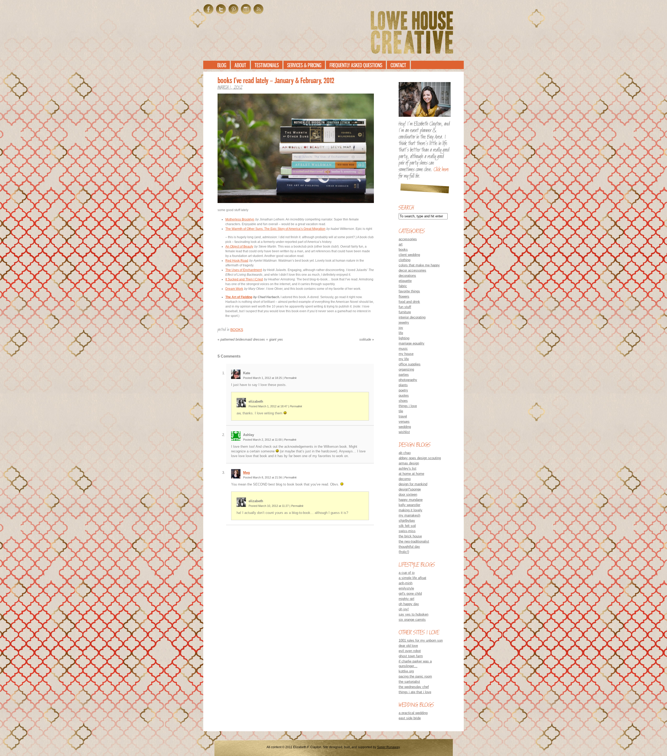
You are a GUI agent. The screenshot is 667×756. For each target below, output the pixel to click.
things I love (408, 406)
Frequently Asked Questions (356, 65)
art (401, 244)
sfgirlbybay (407, 521)
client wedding (409, 255)
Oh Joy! (404, 609)
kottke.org (406, 671)
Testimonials (267, 65)
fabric (403, 286)
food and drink (409, 302)
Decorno (405, 479)
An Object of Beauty (239, 246)
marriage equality (411, 343)
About (240, 65)
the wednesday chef (414, 687)
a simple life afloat (412, 578)
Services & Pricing (304, 65)
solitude (366, 339)
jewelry (404, 322)
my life (404, 359)
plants (403, 385)
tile (401, 411)
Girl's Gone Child (410, 593)
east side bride (410, 718)
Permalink (290, 377)
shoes (403, 401)
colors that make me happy (419, 265)
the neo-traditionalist (414, 541)
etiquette (405, 281)
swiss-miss (407, 531)
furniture (405, 312)
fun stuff (405, 307)
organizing (406, 369)
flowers (404, 296)
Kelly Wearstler (409, 505)
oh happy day (409, 604)
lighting (404, 338)
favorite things (409, 291)
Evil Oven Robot (410, 651)
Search (406, 207)
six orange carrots (412, 620)
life (401, 333)
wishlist (404, 432)
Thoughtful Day (409, 547)
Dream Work (234, 289)
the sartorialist (409, 682)
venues (404, 421)
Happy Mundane (411, 500)
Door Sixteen (408, 494)
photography (408, 380)
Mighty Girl (406, 599)
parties (404, 375)
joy (401, 328)
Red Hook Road (236, 260)
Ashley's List (407, 468)
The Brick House (410, 536)
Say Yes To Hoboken (413, 614)
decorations (407, 276)
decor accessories (412, 270)
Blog (221, 65)
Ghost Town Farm (411, 656)
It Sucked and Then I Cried (244, 279)
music (403, 349)
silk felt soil (407, 526)
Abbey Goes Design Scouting (420, 458)
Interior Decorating (412, 317)
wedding (405, 427)
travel (403, 416)
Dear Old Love (408, 646)
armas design (409, 463)
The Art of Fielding (238, 297)
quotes (404, 395)
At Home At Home (411, 474)
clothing (404, 260)
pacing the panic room (415, 676)
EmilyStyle (406, 588)
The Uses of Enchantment (243, 270)
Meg (246, 473)
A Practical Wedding (413, 713)
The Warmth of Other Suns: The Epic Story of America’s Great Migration (275, 229)
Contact (398, 65)
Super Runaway (388, 747)
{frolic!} (404, 552)
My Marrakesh (409, 515)
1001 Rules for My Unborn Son (421, 640)
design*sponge (410, 489)
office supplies (410, 364)
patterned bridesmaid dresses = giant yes (250, 339)
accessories (408, 239)
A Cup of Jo (407, 573)
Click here (441, 169)
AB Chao (405, 453)
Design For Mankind (413, 484)
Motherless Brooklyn (239, 219)
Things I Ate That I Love (415, 692)
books (236, 330)
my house (406, 354)
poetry (403, 390)
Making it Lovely (410, 510)
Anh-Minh (405, 583)
